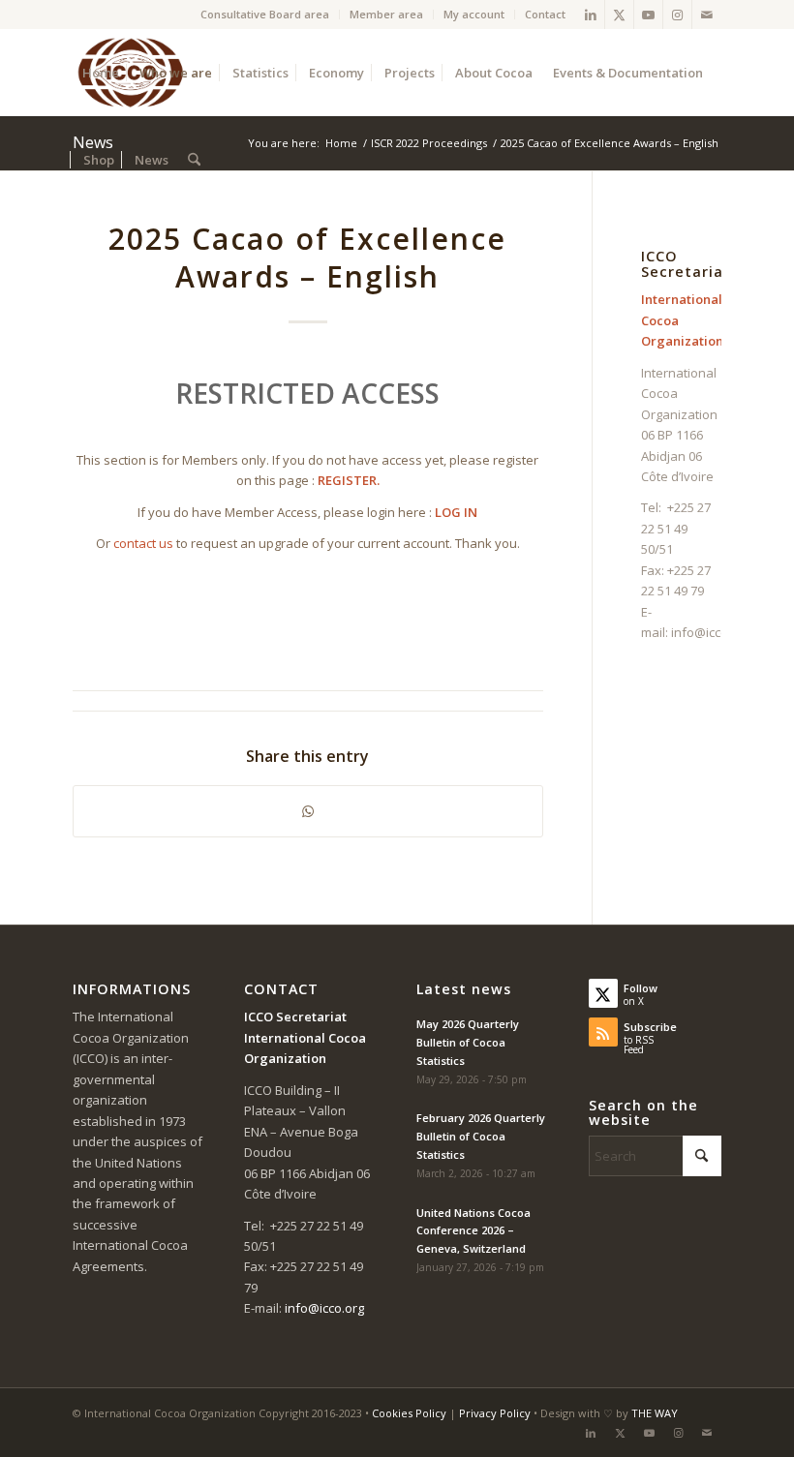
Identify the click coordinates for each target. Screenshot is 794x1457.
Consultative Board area (264, 14)
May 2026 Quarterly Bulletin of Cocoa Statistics (467, 1042)
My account (473, 14)
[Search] (194, 159)
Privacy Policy (495, 1413)
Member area (386, 14)
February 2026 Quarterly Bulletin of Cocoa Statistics (480, 1136)
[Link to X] (619, 14)
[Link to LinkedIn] (590, 14)
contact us (143, 543)
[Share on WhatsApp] (308, 811)
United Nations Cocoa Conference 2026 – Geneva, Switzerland (473, 1231)
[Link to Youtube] (648, 14)
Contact (545, 14)
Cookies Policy (409, 1413)
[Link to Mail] (706, 14)
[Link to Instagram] (677, 14)
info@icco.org (710, 632)
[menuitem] (265, 14)
